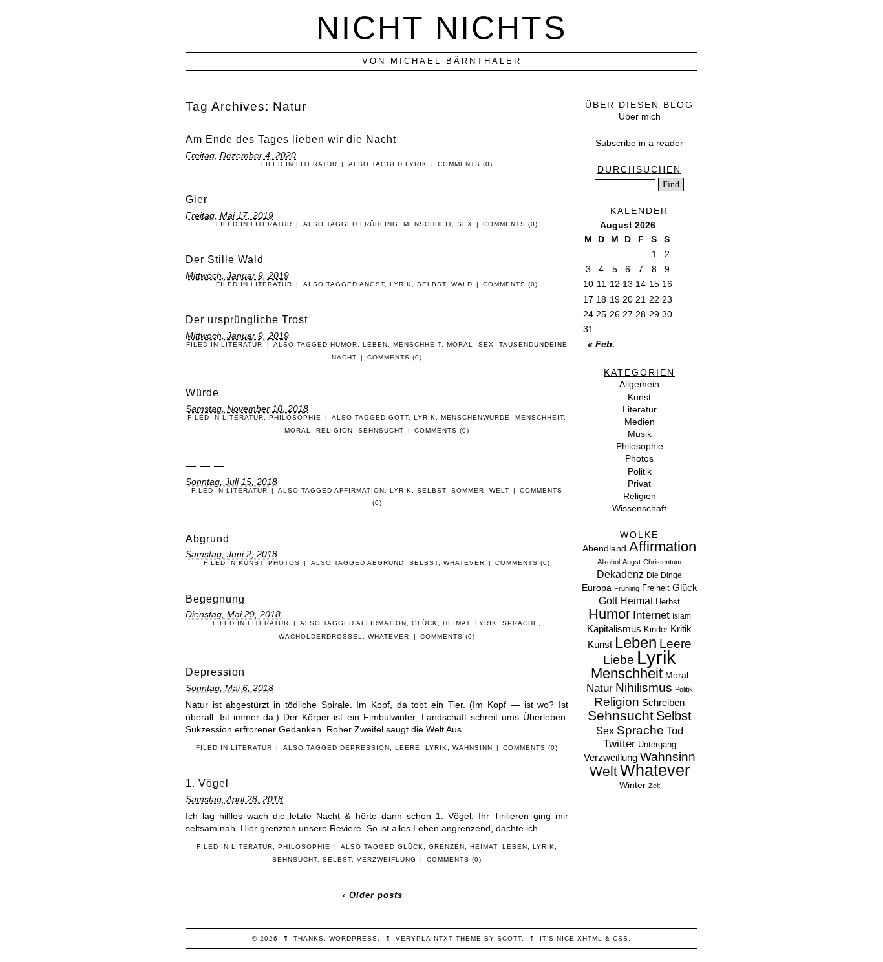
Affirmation (359, 490)
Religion (334, 430)
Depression (215, 672)
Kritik (681, 629)
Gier (196, 199)
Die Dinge (664, 575)
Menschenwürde (475, 417)
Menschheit (427, 224)
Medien (639, 421)
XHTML (589, 938)
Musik (640, 434)
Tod (674, 730)
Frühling (379, 224)
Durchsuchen (639, 169)
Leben (375, 344)
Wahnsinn (472, 747)
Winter (632, 785)
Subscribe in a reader (639, 143)
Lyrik (416, 163)
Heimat (456, 622)
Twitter (619, 744)
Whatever (464, 562)
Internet (651, 614)
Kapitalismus (614, 628)
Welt (499, 490)
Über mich (640, 116)
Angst (372, 284)
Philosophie (295, 417)
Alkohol (608, 562)
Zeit (654, 785)
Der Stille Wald (225, 259)
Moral (460, 344)
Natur (599, 688)
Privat (639, 483)
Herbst (667, 601)
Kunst (251, 562)
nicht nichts (441, 27)
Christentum (662, 562)
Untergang (657, 744)
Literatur (316, 163)
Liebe (618, 660)
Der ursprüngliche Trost (247, 319)
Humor (343, 344)
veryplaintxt (424, 938)
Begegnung (215, 598)
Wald (462, 284)
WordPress (353, 938)
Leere (407, 747)
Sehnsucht (381, 430)
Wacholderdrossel (321, 636)
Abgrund (207, 538)
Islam (681, 616)
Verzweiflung (386, 859)
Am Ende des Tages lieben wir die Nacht (291, 139)
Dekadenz (620, 574)
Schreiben (663, 703)
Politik (640, 471)
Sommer (467, 490)
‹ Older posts (373, 895)
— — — (205, 465)
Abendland (604, 548)
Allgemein (639, 384)
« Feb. (601, 344)
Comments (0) (465, 163)
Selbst (431, 284)
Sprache (520, 622)
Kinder (656, 629)
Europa (597, 588)
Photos (284, 562)
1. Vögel (207, 783)
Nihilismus (643, 687)
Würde (202, 392)
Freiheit (656, 588)
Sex (465, 224)
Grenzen (447, 846)
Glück (425, 622)
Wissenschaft (639, 508)
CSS (620, 938)
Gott (398, 417)
